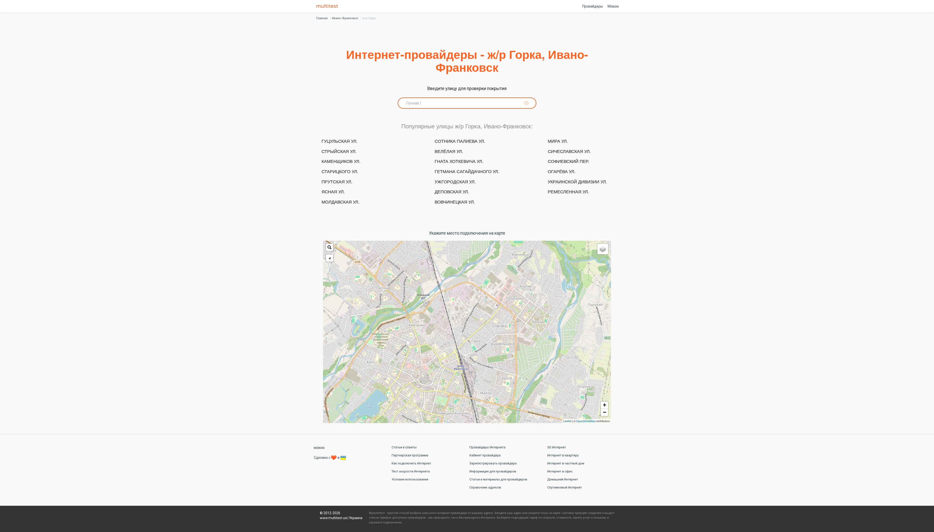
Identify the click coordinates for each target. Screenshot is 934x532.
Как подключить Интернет (411, 463)
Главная (322, 18)
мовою (319, 448)
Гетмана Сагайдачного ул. (467, 171)
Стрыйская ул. (339, 151)
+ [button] (604, 405)
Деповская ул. (452, 191)
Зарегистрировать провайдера (493, 463)
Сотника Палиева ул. (460, 141)
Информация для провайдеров (492, 471)
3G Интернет (556, 447)
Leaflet (567, 421)
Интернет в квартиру (563, 455)
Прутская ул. (337, 181)
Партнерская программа (410, 455)
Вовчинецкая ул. (455, 202)
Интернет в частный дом (565, 463)
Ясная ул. (333, 191)
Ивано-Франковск (345, 18)
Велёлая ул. (449, 151)
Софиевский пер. (568, 161)
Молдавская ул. (340, 202)
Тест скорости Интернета (411, 471)
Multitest (328, 6)
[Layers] (602, 249)
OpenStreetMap (585, 421)
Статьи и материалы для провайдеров (498, 479)
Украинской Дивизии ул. (577, 181)
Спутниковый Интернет (564, 487)
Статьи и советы (404, 447)
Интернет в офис (560, 471)
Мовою (613, 6)
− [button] (604, 412)
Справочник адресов (485, 487)
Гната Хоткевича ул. (459, 161)
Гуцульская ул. (340, 141)
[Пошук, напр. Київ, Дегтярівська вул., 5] (329, 247)
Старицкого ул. (340, 171)
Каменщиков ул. (341, 161)
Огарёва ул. (561, 171)
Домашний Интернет (562, 479)
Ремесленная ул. (568, 191)
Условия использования (410, 479)
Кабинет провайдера (485, 455)
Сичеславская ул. (569, 151)
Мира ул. (558, 141)
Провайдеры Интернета (487, 447)
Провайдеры (592, 6)
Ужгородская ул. (455, 181)
